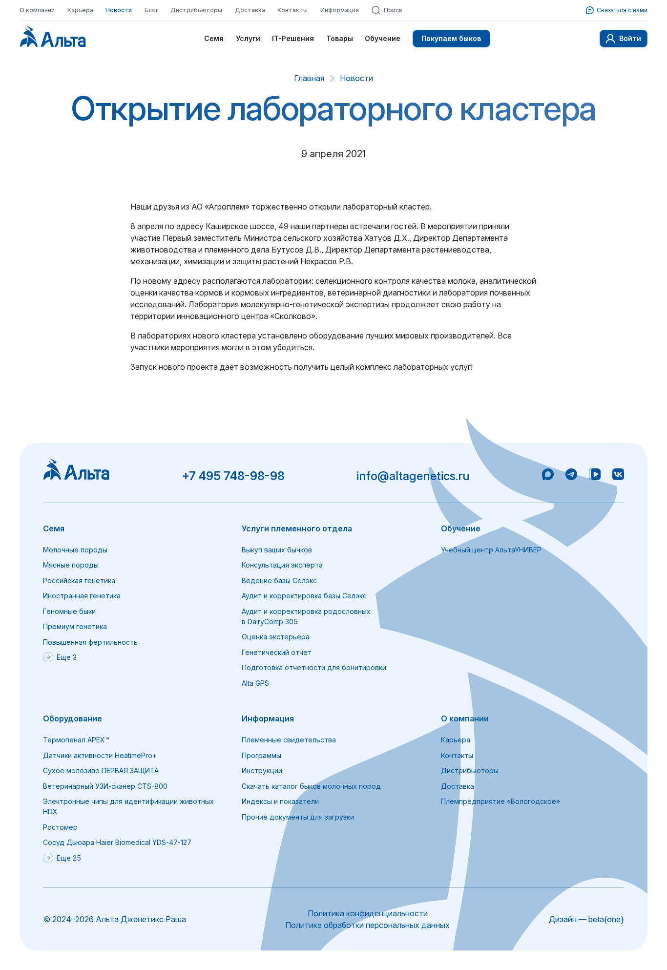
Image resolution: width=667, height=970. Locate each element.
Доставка (250, 10)
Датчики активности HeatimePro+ (100, 755)
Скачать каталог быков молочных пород (311, 786)
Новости (118, 10)
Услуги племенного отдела (297, 528)
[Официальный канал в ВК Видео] (595, 475)
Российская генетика (79, 580)
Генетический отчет (277, 652)
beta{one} (606, 919)
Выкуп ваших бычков (277, 550)
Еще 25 (69, 858)
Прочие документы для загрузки (298, 817)
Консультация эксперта (282, 565)
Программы (261, 755)
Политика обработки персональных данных (367, 925)
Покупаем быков (451, 38)
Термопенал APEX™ (76, 740)
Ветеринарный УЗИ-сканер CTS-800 (105, 786)
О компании (37, 10)
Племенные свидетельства (289, 740)
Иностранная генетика (82, 595)
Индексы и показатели (280, 801)
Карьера (80, 10)
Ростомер (60, 827)
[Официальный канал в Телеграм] (571, 475)
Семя (214, 38)
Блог (151, 10)
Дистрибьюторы (196, 10)
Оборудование (72, 718)
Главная (309, 78)
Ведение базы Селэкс (279, 580)
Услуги (248, 38)
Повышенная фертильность (90, 642)
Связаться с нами (622, 10)
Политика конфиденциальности (368, 913)
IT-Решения (293, 38)
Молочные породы (75, 550)
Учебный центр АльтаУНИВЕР (491, 550)
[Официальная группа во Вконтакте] (618, 475)
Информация (339, 10)
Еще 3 (67, 657)
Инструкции (262, 770)
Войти (630, 38)
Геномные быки (69, 611)
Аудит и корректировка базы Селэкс (304, 595)
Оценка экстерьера (276, 637)
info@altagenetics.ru (413, 476)
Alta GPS (255, 683)
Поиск (393, 10)
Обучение (382, 38)
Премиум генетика (75, 626)
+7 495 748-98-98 (233, 476)
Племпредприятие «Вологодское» (500, 801)
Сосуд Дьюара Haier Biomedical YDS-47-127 (117, 842)
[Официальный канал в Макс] (548, 475)
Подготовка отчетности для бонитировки (314, 667)
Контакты (292, 10)
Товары (339, 38)
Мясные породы (71, 565)
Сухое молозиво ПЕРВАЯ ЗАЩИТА (101, 770)
